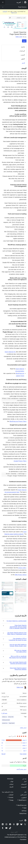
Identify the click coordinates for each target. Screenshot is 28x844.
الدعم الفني (23, 795)
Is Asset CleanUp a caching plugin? (16, 621)
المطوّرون (23, 797)
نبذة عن (24, 779)
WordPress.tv (21, 800)
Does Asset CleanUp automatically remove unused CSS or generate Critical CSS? (17, 627)
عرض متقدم (23, 727)
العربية (21, 820)
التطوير (23, 59)
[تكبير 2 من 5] (24, 595)
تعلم (25, 792)
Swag (10, 800)
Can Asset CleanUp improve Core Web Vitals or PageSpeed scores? (16, 633)
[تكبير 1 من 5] (24, 584)
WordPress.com (21, 805)
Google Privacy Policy (20, 461)
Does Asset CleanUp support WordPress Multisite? (18, 668)
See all (3, 754)
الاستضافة (23, 784)
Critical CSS (10, 716)
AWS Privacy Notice (20, 574)
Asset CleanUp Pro (10, 352)
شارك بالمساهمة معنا (7, 792)
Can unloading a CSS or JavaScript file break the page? (17, 639)
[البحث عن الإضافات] (10, 17)
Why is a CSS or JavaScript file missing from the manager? (17, 656)
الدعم (23, 63)
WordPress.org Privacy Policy (17, 421)
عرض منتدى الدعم (21, 769)
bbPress (24, 811)
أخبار (25, 781)
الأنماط (11, 787)
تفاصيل (23, 47)
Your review (23, 754)
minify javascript (6, 720)
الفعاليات (11, 795)
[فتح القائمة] (2, 2)
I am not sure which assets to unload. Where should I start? (17, 645)
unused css (4, 723)
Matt (24, 808)
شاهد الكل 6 (4, 713)
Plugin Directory (22, 7)
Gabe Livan (19, 36)
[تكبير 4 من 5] (11, 593)
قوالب (11, 781)
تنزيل (24, 41)
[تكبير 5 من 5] (11, 604)
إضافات (11, 784)
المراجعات (22, 51)
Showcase (10, 779)
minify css (4, 716)
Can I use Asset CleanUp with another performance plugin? (17, 662)
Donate (10, 797)
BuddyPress (23, 813)
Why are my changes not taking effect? (20, 651)
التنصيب (23, 55)
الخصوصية (23, 787)
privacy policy (22, 567)
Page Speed (11, 723)
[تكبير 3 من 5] (11, 584)
